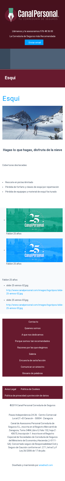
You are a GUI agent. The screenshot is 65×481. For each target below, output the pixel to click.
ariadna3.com (46, 465)
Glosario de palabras (32, 373)
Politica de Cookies (30, 389)
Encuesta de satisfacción (32, 360)
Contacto (33, 322)
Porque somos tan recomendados (32, 341)
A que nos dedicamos (32, 334)
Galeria (32, 354)
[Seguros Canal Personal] (32, 14)
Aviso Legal (10, 389)
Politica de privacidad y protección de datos (27, 395)
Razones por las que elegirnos (32, 347)
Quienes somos (33, 328)
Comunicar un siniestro (32, 367)
